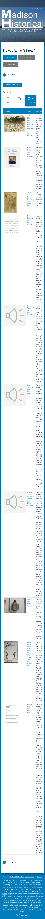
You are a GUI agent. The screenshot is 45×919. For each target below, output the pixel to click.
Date (19, 100)
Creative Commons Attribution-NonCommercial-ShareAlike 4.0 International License (22, 891)
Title (8, 100)
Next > (14, 75)
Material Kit (14, 877)
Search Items (10, 64)
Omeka (39, 877)
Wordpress (30, 877)
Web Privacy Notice (22, 915)
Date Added (31, 100)
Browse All (10, 57)
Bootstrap (21, 877)
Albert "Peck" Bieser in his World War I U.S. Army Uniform (30, 199)
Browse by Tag (26, 57)
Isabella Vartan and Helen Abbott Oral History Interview (30, 498)
